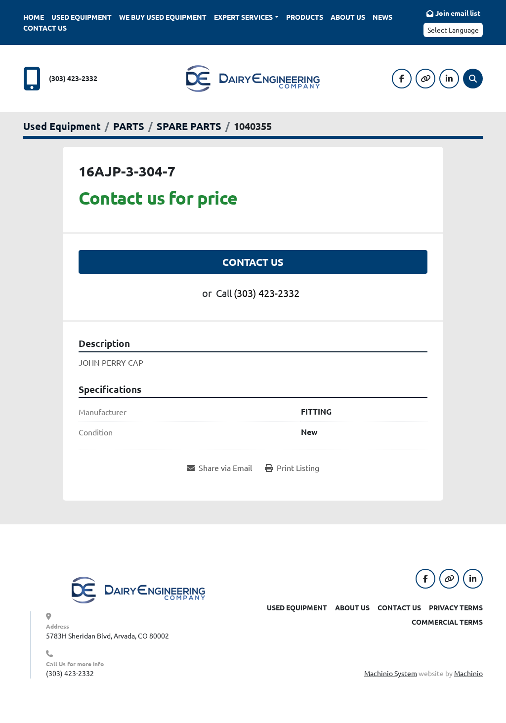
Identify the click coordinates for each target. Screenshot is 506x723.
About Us (348, 16)
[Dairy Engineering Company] (138, 589)
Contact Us (45, 27)
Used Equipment (81, 16)
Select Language (453, 29)
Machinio (468, 673)
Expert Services (243, 16)
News (382, 16)
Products (304, 16)
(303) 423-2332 (73, 78)
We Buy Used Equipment (163, 16)
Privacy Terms (456, 607)
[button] (246, 17)
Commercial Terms (447, 621)
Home (33, 16)
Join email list (457, 12)
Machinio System (390, 673)
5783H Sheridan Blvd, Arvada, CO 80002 (107, 635)
